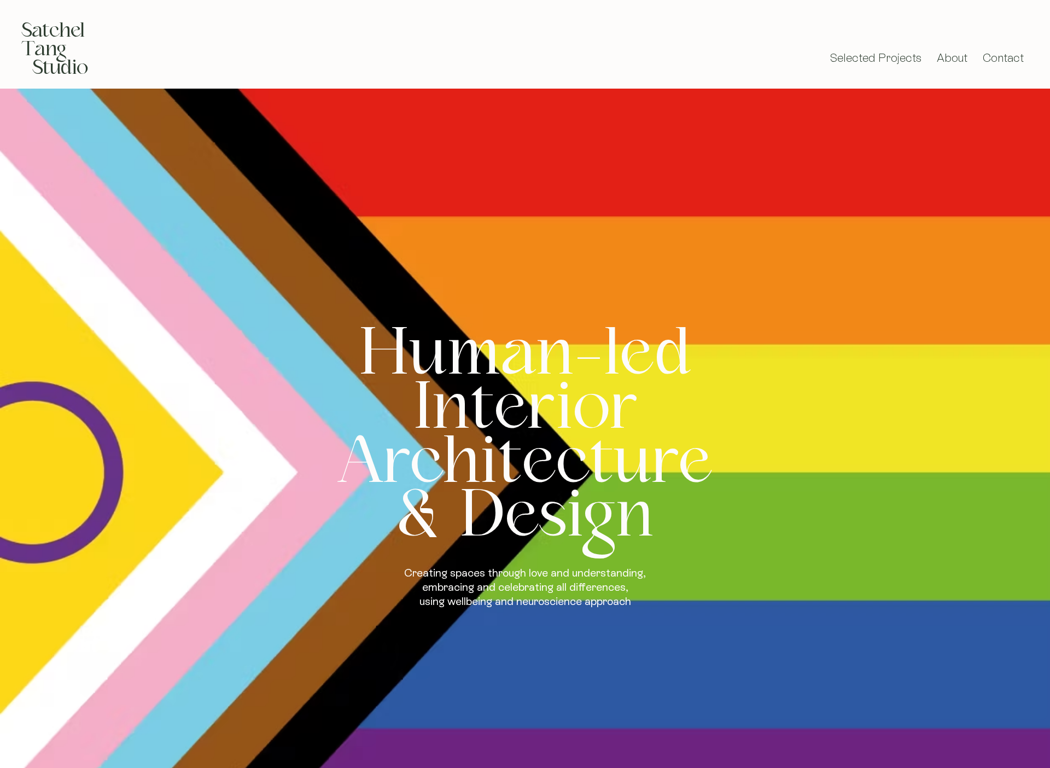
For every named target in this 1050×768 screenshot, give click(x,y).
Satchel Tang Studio (54, 49)
